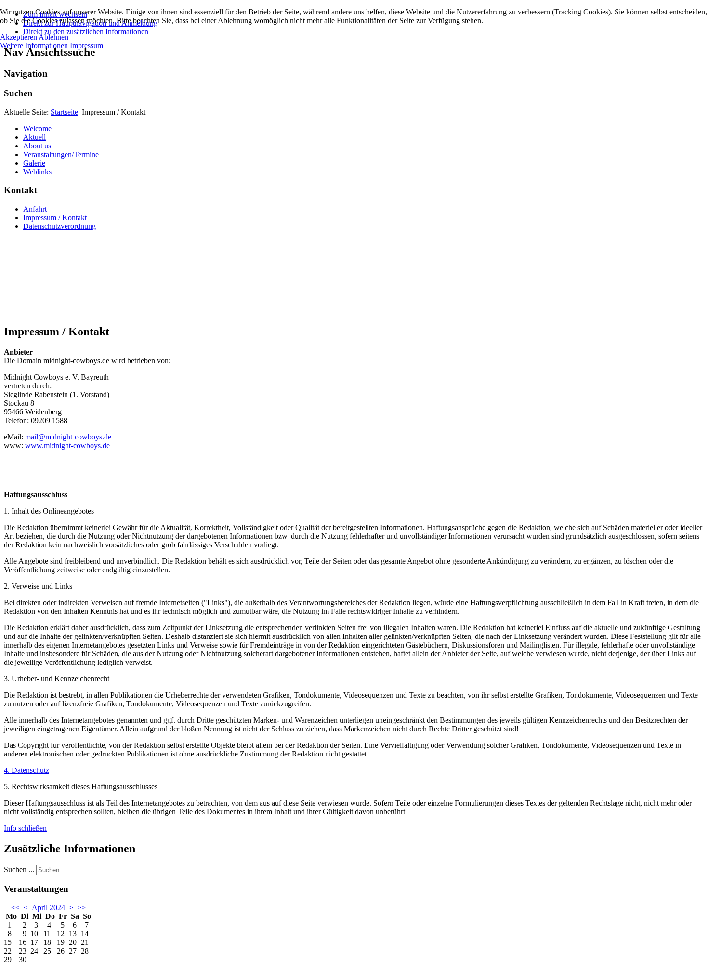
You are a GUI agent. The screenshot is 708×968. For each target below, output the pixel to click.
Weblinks (37, 172)
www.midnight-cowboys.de (67, 445)
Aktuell (34, 137)
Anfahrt (35, 209)
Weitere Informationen (34, 45)
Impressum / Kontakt (55, 217)
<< (15, 907)
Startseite (64, 112)
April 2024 (48, 907)
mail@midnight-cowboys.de (68, 437)
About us (37, 146)
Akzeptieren (18, 37)
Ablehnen (53, 37)
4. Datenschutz (26, 770)
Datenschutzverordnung (59, 226)
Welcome (37, 128)
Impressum (86, 45)
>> (81, 907)
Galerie (34, 163)
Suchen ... (19, 869)
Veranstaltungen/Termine (61, 154)
